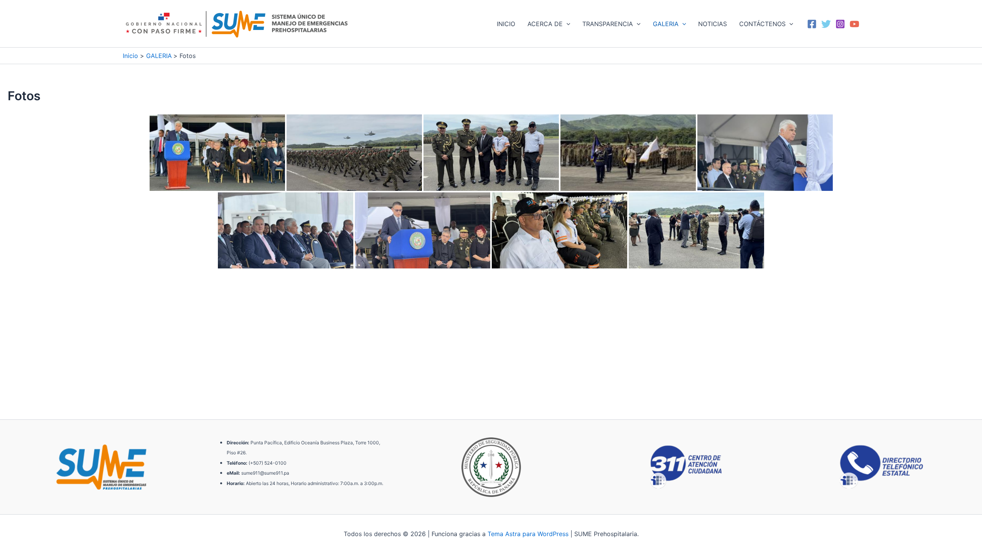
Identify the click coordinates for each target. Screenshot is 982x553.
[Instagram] (840, 24)
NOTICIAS (712, 24)
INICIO (506, 24)
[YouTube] (854, 24)
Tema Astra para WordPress (528, 534)
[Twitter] (826, 24)
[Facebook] (812, 24)
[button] (566, 24)
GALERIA (666, 24)
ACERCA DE (545, 24)
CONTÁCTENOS (762, 24)
